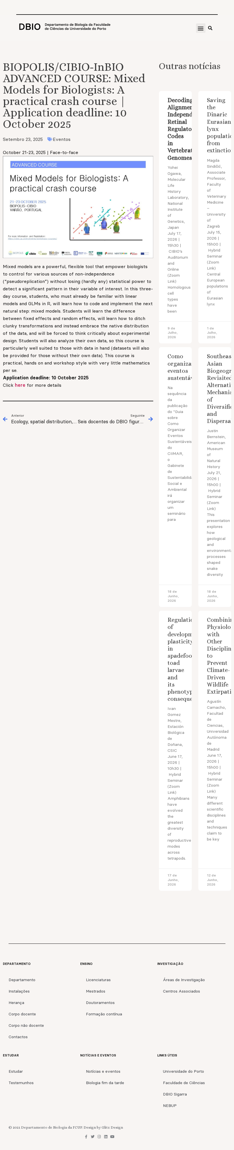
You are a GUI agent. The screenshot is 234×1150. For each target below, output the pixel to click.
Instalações (19, 991)
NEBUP (170, 1105)
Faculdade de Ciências (184, 1082)
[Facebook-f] (86, 1137)
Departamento (22, 979)
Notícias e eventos (103, 1071)
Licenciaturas (98, 979)
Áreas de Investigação (184, 979)
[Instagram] (99, 1137)
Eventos (61, 139)
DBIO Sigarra (175, 1094)
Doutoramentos (100, 1002)
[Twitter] (92, 1137)
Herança (16, 1002)
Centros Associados (181, 991)
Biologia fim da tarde (105, 1082)
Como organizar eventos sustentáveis (184, 367)
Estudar (16, 1071)
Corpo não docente (26, 1025)
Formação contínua (104, 1014)
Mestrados (95, 991)
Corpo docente (22, 1014)
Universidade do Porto (183, 1071)
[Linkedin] (106, 1137)
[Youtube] (112, 1137)
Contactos (18, 1036)
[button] (200, 28)
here (21, 385)
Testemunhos (21, 1082)
